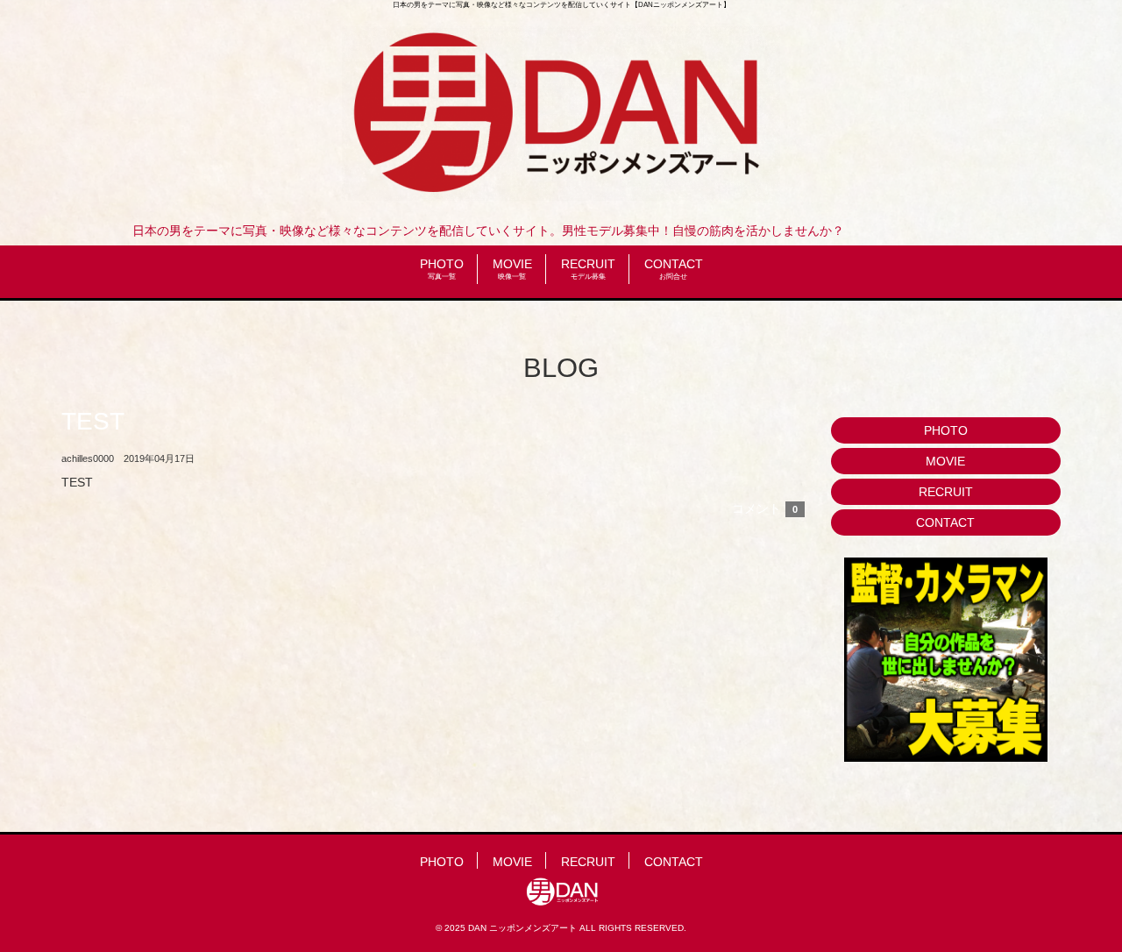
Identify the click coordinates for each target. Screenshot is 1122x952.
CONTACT (673, 269)
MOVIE (512, 269)
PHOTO (442, 269)
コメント (765, 508)
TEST (92, 421)
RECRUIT (588, 269)
